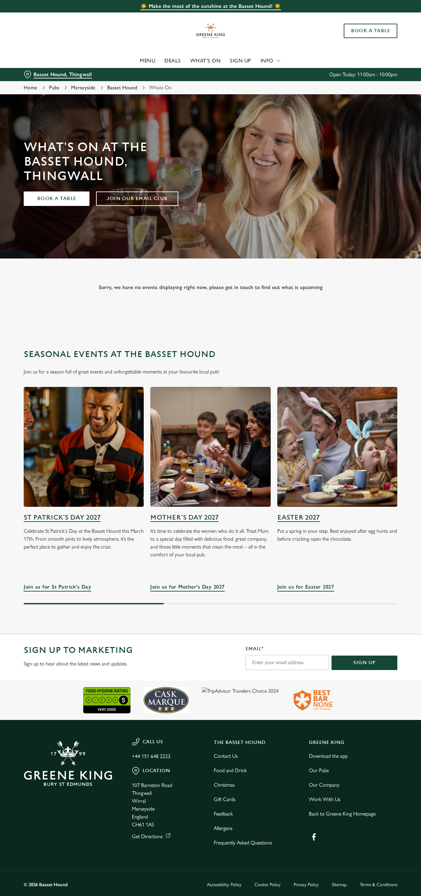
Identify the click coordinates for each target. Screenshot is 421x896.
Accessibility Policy (224, 884)
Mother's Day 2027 (184, 517)
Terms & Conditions (378, 884)
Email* (254, 649)
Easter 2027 (298, 517)
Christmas (224, 785)
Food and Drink (230, 770)
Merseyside (83, 87)
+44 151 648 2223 (151, 756)
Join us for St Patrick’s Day (84, 447)
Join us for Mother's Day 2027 (210, 447)
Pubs (54, 87)
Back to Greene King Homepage (342, 814)
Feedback (223, 814)
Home (30, 87)
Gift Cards (224, 799)
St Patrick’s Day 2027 (62, 517)
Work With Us (324, 799)
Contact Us (226, 756)
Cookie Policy (268, 884)
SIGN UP (364, 662)
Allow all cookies (366, 17)
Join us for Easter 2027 (337, 447)
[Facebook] (314, 837)
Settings (337, 74)
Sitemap (339, 884)
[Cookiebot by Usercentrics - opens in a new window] (42, 74)
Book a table (56, 198)
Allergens (223, 828)
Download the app (328, 756)
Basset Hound (122, 87)
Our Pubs (319, 770)
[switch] (189, 74)
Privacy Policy (306, 884)
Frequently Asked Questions (243, 843)
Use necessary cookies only (366, 39)
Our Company (324, 785)
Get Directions (147, 836)
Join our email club (137, 198)
